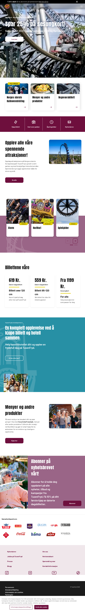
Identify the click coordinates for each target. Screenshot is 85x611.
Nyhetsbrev (11, 552)
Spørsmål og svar (48, 561)
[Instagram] (30, 572)
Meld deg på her (43, 2)
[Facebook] (6, 572)
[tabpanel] (17, 218)
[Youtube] (54, 572)
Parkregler (9, 595)
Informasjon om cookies (14, 592)
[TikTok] (78, 572)
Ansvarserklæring (11, 590)
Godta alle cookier (41, 607)
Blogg (9, 566)
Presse (10, 561)
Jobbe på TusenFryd (14, 556)
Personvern (9, 587)
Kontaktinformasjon (50, 566)
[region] (42, 603)
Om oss (45, 552)
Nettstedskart (47, 556)
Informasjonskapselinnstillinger (21, 607)
